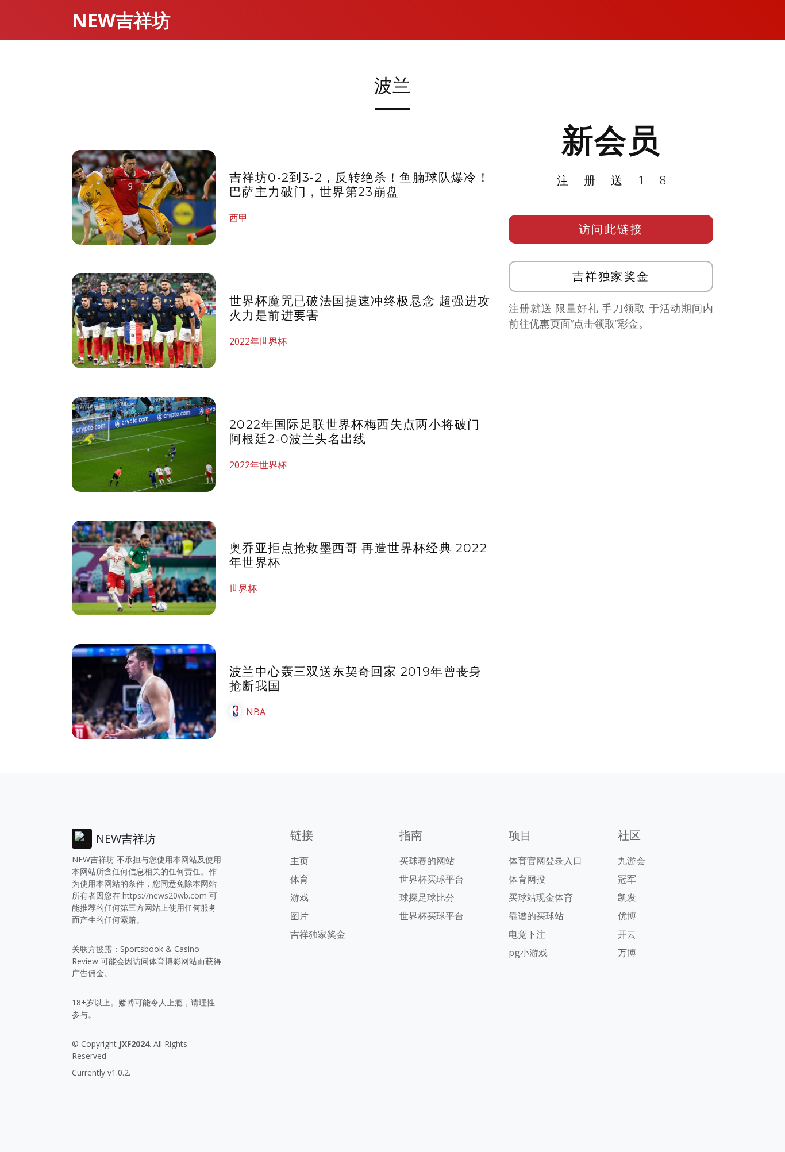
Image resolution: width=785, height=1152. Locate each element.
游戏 (299, 897)
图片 (299, 916)
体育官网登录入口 (545, 860)
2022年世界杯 (258, 341)
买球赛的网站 (427, 860)
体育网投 (527, 879)
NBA (255, 712)
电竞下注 (527, 934)
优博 (627, 916)
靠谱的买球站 (536, 916)
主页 (299, 860)
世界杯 (243, 588)
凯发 (627, 897)
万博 (627, 952)
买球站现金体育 (541, 897)
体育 (299, 879)
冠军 (627, 879)
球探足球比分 (427, 897)
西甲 (238, 217)
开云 (627, 934)
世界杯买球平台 (431, 879)
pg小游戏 (528, 952)
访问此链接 (611, 229)
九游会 (631, 860)
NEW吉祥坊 (121, 19)
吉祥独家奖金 (611, 276)
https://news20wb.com (164, 895)
